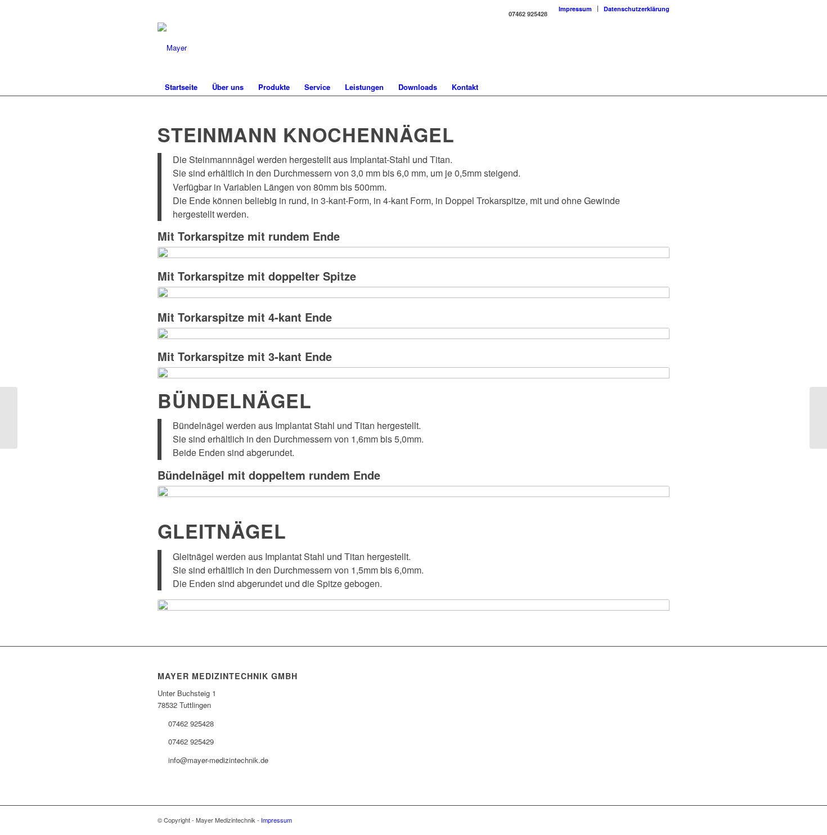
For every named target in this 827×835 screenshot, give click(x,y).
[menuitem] (575, 9)
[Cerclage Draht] (8, 418)
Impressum (575, 8)
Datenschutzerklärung (636, 8)
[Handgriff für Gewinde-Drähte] (818, 418)
